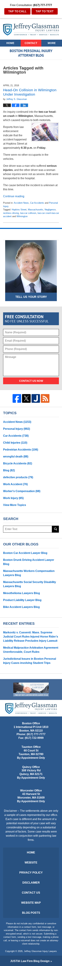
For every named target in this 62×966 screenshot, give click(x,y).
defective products (18, 477)
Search (55, 529)
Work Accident (15, 484)
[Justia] (36, 398)
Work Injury (13, 498)
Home (10, 43)
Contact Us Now (31, 380)
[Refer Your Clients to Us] (31, 689)
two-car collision (28, 213)
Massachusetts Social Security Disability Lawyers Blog (29, 584)
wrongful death (15, 456)
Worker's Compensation (21, 491)
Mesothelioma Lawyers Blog (21, 593)
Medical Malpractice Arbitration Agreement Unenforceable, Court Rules (30, 649)
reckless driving (11, 213)
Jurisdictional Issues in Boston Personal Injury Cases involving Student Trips (29, 660)
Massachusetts (35, 209)
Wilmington (22, 216)
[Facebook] (17, 398)
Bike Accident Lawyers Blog (21, 607)
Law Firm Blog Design (30, 961)
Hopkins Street (19, 209)
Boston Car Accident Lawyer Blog (25, 552)
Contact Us (31, 892)
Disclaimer (31, 882)
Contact (31, 43)
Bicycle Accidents (17, 463)
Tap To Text (45, 11)
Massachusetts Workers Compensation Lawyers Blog (29, 573)
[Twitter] (26, 398)
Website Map (31, 902)
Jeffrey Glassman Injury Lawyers (40, 951)
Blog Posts (31, 912)
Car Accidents (37, 203)
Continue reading (13, 196)
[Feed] (45, 398)
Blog (9, 470)
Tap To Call (17, 11)
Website (31, 862)
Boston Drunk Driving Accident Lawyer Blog (28, 562)
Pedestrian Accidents (20, 449)
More (52, 43)
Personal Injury (16, 428)
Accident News (21, 203)
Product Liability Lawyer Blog (22, 600)
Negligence (50, 209)
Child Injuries (15, 442)
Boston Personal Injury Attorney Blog (31, 29)
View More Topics (14, 505)
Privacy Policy (31, 872)
